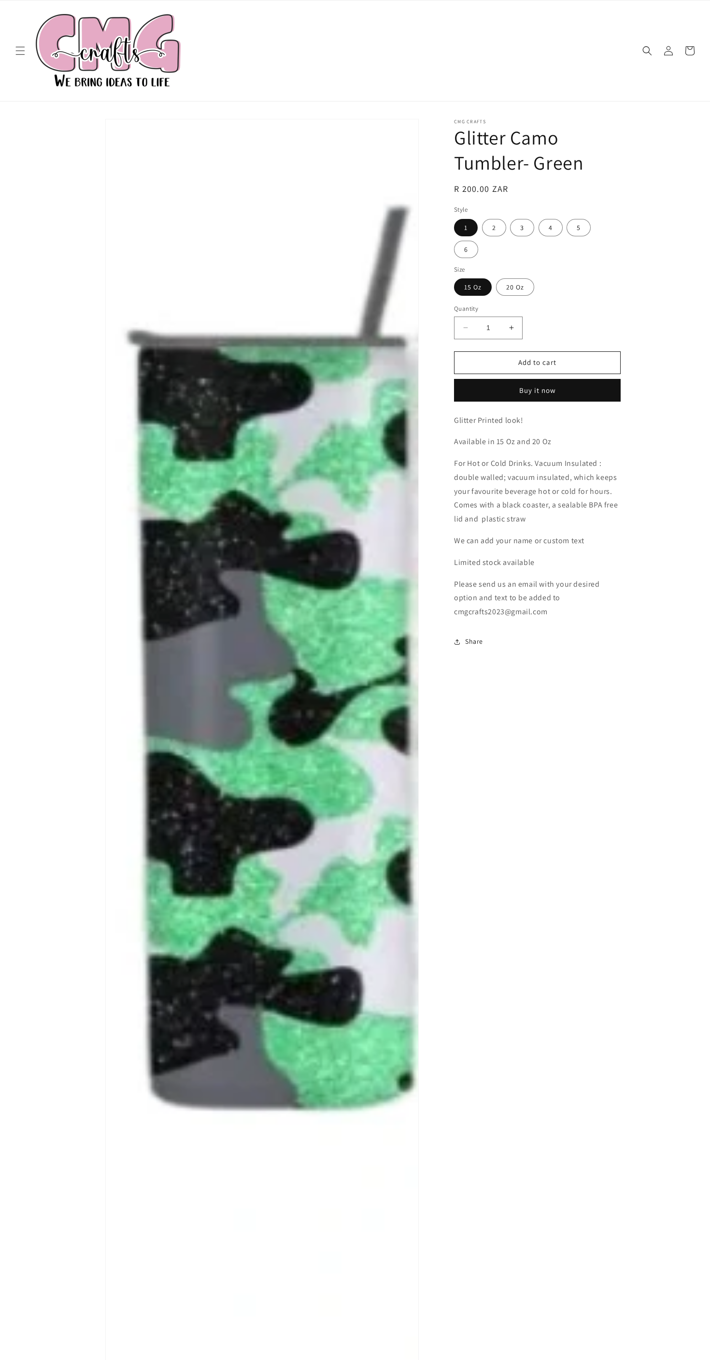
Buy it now (537, 390)
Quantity (466, 308)
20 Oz (515, 287)
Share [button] (474, 641)
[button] (20, 50)
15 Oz (473, 287)
